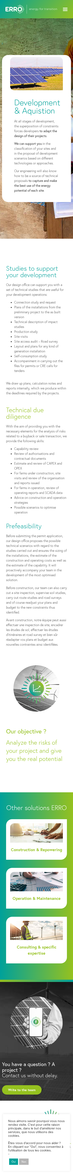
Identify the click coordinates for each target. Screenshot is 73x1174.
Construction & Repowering (36, 849)
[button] (65, 9)
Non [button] (23, 1161)
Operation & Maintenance (37, 898)
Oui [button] (14, 1161)
